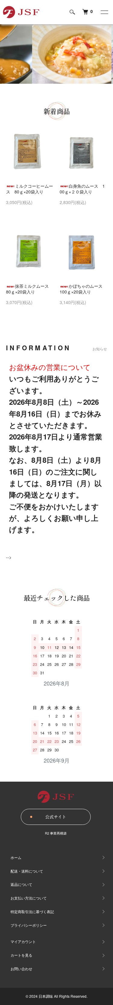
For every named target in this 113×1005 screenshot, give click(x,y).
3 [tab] (61, 88)
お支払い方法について (29, 897)
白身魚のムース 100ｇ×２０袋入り (82, 189)
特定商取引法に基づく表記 (32, 911)
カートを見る (21, 955)
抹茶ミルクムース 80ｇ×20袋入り (29, 289)
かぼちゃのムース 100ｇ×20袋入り (83, 289)
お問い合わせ (21, 968)
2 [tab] (52, 88)
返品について (21, 884)
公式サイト (55, 817)
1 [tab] (43, 88)
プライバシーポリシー (29, 925)
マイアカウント (23, 941)
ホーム (16, 857)
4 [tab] (70, 88)
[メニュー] (104, 12)
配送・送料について (27, 871)
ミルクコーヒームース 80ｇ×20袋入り (29, 189)
